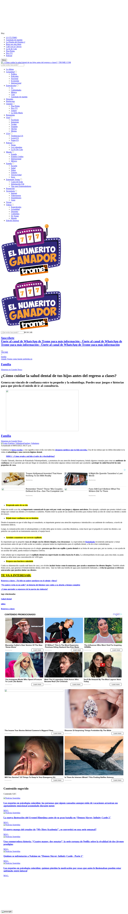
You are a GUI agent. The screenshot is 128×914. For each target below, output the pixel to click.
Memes (14, 131)
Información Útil (17, 184)
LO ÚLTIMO (11, 37)
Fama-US (15, 140)
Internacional (16, 83)
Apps (13, 200)
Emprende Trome (13, 179)
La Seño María (17, 113)
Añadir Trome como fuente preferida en (16, 359)
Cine (13, 94)
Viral (8, 117)
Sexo (13, 177)
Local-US (15, 138)
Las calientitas (16, 147)
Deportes (9, 99)
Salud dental (6, 599)
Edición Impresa (12, 220)
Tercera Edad (16, 175)
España (14, 154)
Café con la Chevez (14, 46)
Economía (15, 81)
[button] (28, 332)
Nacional (14, 78)
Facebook (15, 120)
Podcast (9, 55)
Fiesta (13, 145)
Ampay (14, 110)
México (14, 161)
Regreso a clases (8, 609)
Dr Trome (15, 216)
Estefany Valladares (31, 443)
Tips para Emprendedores (21, 186)
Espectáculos (11, 85)
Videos (9, 205)
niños (3, 604)
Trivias (8, 202)
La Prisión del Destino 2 (15, 42)
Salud (13, 168)
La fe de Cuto (11, 49)
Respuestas (10, 115)
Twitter (14, 124)
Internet (14, 193)
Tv (12, 88)
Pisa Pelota (10, 51)
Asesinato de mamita (14, 40)
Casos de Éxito (17, 182)
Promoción (10, 188)
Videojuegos (16, 195)
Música (14, 92)
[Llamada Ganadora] (31, 276)
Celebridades (16, 90)
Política (14, 74)
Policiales (14, 76)
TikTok (14, 129)
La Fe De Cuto (17, 149)
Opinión (9, 104)
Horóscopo (10, 101)
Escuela (14, 166)
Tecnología (10, 191)
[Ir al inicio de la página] (6, 911)
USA (8, 133)
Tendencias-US (17, 136)
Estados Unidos (17, 156)
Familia (9, 163)
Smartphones (16, 198)
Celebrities (15, 214)
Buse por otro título (13, 44)
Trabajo (14, 172)
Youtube (14, 126)
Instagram (15, 122)
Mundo (9, 152)
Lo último (10, 69)
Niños (13, 170)
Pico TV (9, 53)
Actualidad (10, 72)
